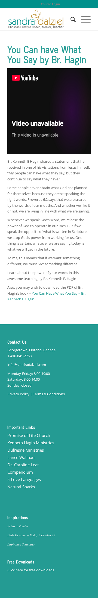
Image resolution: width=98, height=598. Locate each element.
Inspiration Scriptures (21, 544)
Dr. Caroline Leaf (23, 464)
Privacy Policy (18, 394)
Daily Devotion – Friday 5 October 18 (31, 535)
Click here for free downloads (30, 570)
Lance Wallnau (21, 457)
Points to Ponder (17, 526)
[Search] (70, 19)
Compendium (20, 472)
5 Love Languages (24, 479)
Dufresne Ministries (25, 450)
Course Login (50, 4)
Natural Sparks (21, 486)
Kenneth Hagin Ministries (30, 442)
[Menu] (83, 19)
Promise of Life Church (28, 435)
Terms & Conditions (49, 394)
